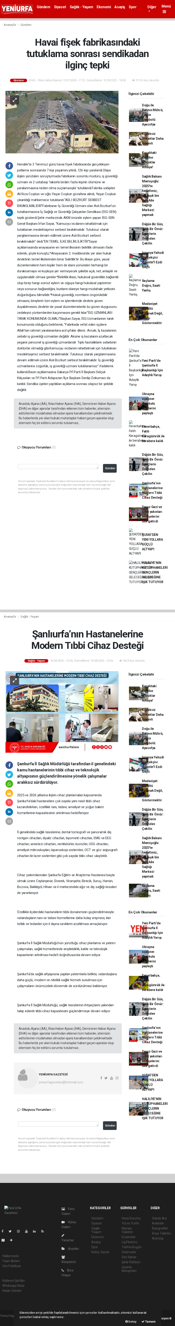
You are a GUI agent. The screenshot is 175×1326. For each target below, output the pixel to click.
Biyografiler (160, 1228)
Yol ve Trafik (130, 1223)
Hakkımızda (10, 1256)
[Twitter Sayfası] (12, 1231)
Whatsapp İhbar (13, 1285)
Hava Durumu (131, 1218)
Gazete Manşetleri (129, 1269)
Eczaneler (129, 1237)
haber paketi (9, 1320)
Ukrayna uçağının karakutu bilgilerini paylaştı (149, 403)
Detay (132, 1321)
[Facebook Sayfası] (4, 1231)
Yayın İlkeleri (11, 1261)
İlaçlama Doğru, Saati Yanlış (151, 285)
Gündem (43, 7)
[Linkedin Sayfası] (36, 1231)
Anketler (158, 1223)
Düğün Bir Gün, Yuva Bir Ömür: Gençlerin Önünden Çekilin (152, 233)
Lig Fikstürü (129, 1242)
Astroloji (157, 1238)
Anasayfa (10, 24)
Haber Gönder (12, 1290)
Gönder (110, 468)
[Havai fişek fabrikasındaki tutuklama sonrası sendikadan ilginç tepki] (61, 122)
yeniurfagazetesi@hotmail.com (61, 1082)
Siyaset (60, 7)
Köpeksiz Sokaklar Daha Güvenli (153, 138)
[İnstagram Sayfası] (20, 1231)
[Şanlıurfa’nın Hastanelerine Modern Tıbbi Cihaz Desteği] (61, 711)
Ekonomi (104, 7)
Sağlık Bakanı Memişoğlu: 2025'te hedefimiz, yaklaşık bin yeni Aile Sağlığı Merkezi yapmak (152, 196)
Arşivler (73, 1248)
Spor (132, 7)
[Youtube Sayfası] (28, 1231)
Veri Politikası (11, 1266)
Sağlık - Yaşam (81, 7)
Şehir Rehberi (131, 1262)
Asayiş (119, 7)
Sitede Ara (159, 1218)
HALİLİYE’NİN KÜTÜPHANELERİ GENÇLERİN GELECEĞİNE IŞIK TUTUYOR (155, 572)
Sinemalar (129, 1252)
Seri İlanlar (129, 1257)
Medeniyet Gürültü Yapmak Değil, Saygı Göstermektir (152, 313)
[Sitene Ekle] (13, 1240)
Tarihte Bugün (132, 1247)
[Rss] (44, 1231)
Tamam (150, 1321)
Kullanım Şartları (13, 1280)
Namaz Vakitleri (127, 1230)
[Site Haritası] (5, 1240)
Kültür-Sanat (100, 1252)
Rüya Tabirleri (161, 1233)
